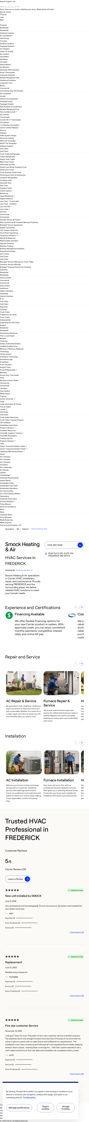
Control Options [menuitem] (6, 190)
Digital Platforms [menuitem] (6, 198)
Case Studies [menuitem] (5, 391)
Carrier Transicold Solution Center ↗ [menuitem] (14, 448)
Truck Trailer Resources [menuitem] (9, 417)
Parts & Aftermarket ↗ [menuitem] (8, 112)
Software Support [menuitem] (6, 146)
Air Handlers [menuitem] (5, 48)
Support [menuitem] (3, 325)
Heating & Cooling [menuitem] (7, 33)
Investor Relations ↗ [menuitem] (7, 501)
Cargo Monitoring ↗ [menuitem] (7, 196)
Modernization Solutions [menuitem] (9, 240)
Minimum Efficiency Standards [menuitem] (11, 349)
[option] (36, 625)
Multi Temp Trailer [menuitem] (7, 162)
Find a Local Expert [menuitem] (7, 335)
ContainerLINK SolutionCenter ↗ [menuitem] (12, 451)
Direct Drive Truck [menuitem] (7, 169)
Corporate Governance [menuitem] (8, 498)
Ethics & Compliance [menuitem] (8, 506)
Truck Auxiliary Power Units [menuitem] (10, 172)
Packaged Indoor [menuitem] (6, 101)
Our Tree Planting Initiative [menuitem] (10, 493)
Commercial (4, 90)
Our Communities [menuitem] (6, 491)
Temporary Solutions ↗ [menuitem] (9, 235)
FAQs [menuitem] (2, 377)
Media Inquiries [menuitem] (6, 522)
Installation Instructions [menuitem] (9, 425)
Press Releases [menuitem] (6, 517)
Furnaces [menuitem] (3, 41)
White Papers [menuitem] (5, 393)
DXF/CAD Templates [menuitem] (8, 140)
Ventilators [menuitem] (4, 59)
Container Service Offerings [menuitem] (10, 264)
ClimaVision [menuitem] (4, 122)
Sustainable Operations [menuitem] (9, 488)
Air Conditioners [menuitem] (6, 35)
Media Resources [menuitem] (6, 520)
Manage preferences (19, 1107)
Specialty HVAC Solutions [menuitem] (9, 69)
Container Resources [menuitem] (8, 430)
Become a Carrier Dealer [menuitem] (9, 380)
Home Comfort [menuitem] (5, 277)
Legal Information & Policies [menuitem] (10, 404)
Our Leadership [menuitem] (6, 467)
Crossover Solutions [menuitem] (7, 75)
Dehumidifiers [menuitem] (5, 64)
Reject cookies (45, 1107)
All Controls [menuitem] (4, 114)
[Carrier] (44, 15)
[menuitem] (4, 27)
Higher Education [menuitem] (6, 291)
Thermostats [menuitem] (5, 117)
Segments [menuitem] (4, 306)
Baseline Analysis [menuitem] (6, 246)
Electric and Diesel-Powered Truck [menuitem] (13, 167)
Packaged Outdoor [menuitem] (7, 104)
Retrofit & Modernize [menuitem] (8, 238)
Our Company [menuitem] (5, 462)
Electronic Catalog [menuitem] (7, 138)
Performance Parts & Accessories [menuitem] (13, 175)
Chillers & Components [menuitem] (9, 98)
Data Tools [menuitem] (4, 185)
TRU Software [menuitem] (5, 422)
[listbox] (44, 625)
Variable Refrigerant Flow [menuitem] (9, 77)
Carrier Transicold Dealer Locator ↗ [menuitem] (13, 446)
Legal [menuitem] (2, 401)
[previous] (76, 607)
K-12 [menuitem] (2, 298)
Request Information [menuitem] (7, 251)
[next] (81, 607)
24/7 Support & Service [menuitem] (9, 230)
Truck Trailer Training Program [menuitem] (12, 420)
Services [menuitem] (3, 211)
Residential (4, 30)
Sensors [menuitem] (3, 130)
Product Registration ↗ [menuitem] (8, 370)
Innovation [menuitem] (4, 464)
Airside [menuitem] (2, 96)
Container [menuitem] (3, 309)
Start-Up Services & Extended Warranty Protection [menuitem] (19, 222)
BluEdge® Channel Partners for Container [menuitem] (15, 267)
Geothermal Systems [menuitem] (8, 80)
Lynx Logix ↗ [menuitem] (5, 209)
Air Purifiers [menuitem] (4, 54)
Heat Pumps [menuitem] (4, 38)
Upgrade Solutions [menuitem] (7, 243)
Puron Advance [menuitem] (6, 364)
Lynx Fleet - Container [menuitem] (8, 204)
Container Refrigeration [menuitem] (8, 177)
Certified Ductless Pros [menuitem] (8, 346)
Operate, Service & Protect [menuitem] (10, 219)
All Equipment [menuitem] (5, 93)
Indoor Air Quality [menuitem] (6, 51)
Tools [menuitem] (2, 443)
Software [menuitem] (3, 133)
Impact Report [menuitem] (5, 480)
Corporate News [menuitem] (6, 514)
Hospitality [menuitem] (4, 293)
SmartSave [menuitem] (4, 362)
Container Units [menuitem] (6, 180)
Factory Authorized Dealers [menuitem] (10, 343)
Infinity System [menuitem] (5, 354)
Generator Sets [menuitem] (5, 183)
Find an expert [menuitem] (5, 406)
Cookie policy (29, 1097)
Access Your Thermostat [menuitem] (9, 375)
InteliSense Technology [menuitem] (9, 356)
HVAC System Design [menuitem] (8, 135)
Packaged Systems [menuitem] (7, 46)
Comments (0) (77, 932)
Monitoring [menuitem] (4, 193)
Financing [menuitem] (3, 341)
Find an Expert (6, 525)
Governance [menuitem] (4, 496)
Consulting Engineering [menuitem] (9, 233)
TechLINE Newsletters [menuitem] (8, 435)
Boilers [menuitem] (2, 85)
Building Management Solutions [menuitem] (12, 248)
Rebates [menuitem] (3, 338)
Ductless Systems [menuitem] (7, 43)
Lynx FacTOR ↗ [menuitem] (6, 206)
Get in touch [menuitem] (4, 254)
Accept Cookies (66, 1107)
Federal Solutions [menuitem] (6, 296)
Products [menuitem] (3, 25)
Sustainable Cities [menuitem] (7, 483)
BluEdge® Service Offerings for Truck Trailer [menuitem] (17, 261)
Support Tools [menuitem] (5, 367)
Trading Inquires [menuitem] (6, 438)
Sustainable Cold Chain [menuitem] (9, 485)
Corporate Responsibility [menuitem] (9, 477)
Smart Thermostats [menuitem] (7, 72)
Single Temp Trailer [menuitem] (7, 159)
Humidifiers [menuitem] (4, 56)
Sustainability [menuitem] (5, 320)
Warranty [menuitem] (3, 372)
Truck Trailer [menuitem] (5, 312)
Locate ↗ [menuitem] (3, 409)
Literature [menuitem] (3, 388)
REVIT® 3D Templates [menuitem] (8, 143)
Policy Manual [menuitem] (5, 504)
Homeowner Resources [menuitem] (8, 333)
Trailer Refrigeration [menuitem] (7, 156)
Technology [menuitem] (4, 351)
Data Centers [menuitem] (5, 285)
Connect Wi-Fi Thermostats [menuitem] (10, 119)
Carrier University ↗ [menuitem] (7, 399)
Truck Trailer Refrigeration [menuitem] (10, 154)
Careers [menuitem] (3, 472)
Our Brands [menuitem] (4, 470)
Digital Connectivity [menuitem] (7, 227)
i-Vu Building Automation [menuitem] (9, 125)
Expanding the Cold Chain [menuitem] (10, 322)
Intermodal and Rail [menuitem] (7, 164)
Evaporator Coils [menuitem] (6, 83)
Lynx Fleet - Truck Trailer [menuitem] (9, 201)
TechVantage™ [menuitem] (5, 475)
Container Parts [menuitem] (6, 188)
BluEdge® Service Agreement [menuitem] (11, 225)
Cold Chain (4, 151)
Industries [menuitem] (4, 269)
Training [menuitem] (3, 396)
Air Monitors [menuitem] (4, 67)
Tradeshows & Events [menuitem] (8, 314)
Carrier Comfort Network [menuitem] (9, 127)
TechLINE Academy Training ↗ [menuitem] (11, 433)
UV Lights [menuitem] (3, 62)
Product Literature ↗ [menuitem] (8, 427)
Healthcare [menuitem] (4, 288)
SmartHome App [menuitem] (6, 359)
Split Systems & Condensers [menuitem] (11, 106)
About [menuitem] (2, 454)
